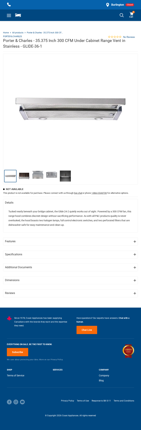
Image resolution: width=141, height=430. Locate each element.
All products (17, 32)
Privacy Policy (67, 401)
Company (104, 375)
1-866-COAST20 (99, 193)
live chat (78, 193)
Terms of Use (83, 401)
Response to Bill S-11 (101, 401)
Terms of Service (15, 375)
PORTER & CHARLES (12, 36)
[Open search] (122, 15)
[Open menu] (9, 15)
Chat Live (87, 330)
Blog (101, 380)
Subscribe (17, 352)
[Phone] (9, 4)
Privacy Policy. (57, 359)
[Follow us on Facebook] (9, 402)
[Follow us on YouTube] (22, 402)
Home (6, 32)
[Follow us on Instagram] (15, 402)
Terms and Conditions (124, 401)
